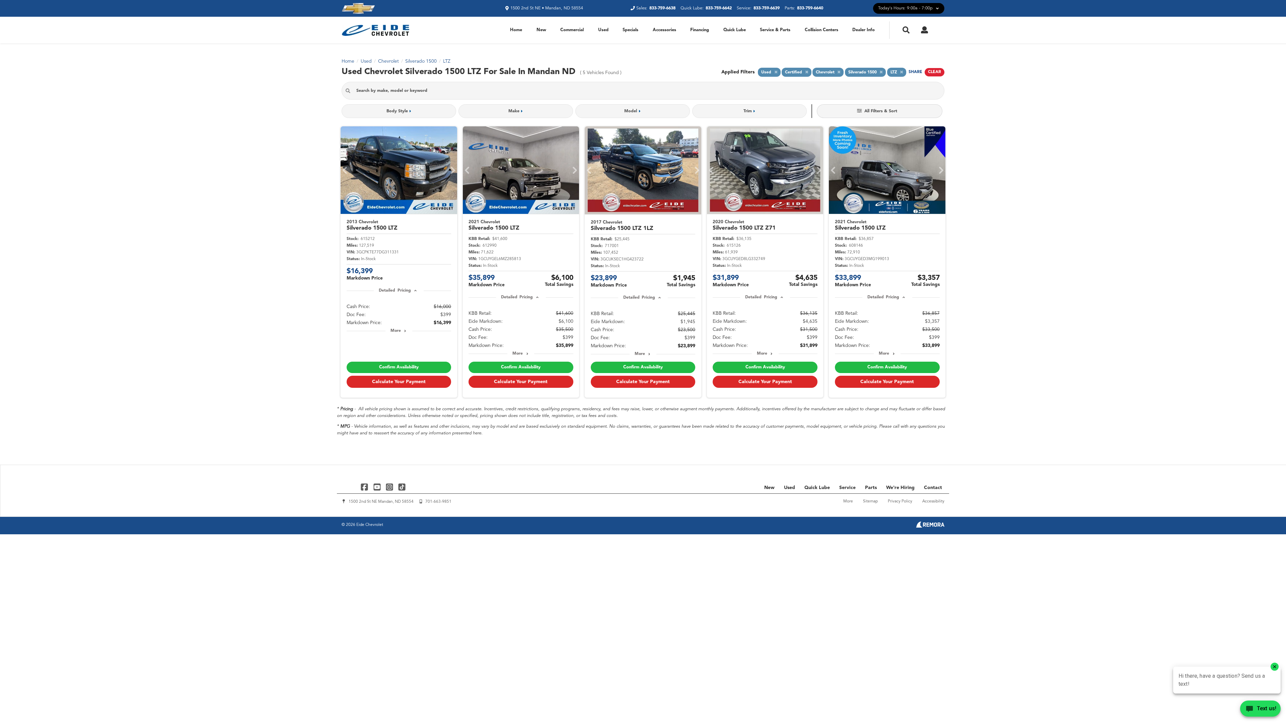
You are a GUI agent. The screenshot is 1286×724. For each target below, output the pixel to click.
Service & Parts (775, 30)
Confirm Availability (399, 367)
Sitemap (870, 501)
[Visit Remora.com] (930, 526)
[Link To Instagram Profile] (390, 486)
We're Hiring (900, 487)
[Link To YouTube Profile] (377, 486)
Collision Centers (821, 30)
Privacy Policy (900, 501)
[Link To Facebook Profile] (365, 486)
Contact (933, 487)
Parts (871, 487)
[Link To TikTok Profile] (402, 486)
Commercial (572, 30)
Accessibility (933, 501)
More (395, 331)
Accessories (664, 30)
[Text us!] (1260, 710)
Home (516, 30)
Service (847, 487)
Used (603, 30)
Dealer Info (863, 30)
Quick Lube (734, 30)
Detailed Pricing (395, 291)
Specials (630, 30)
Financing (699, 30)
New (541, 30)
